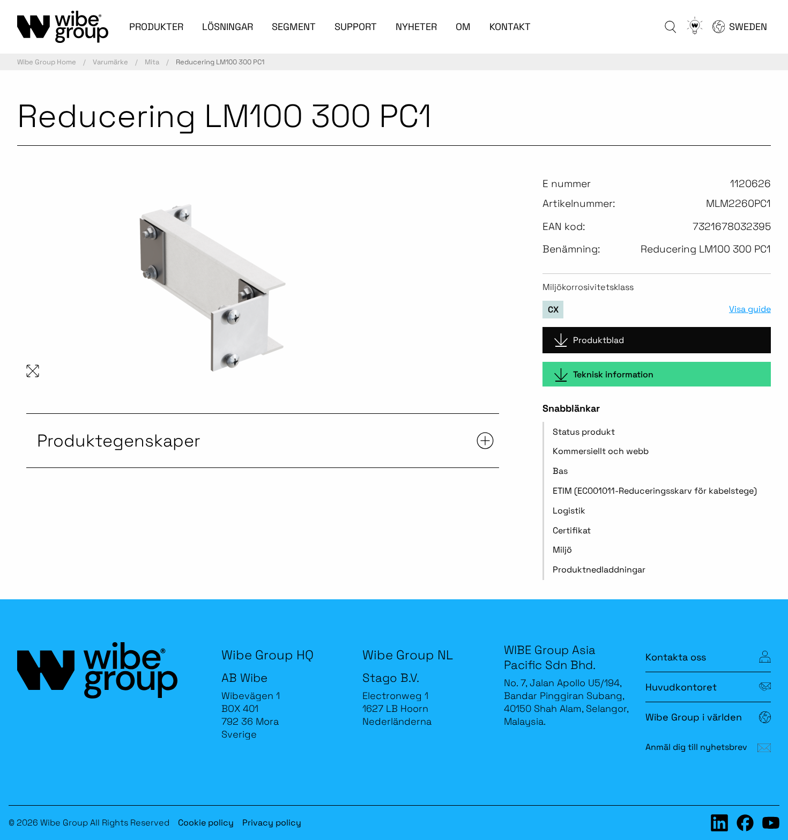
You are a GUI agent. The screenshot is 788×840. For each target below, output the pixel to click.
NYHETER (416, 26)
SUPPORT (355, 26)
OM (463, 26)
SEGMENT (294, 26)
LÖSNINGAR (227, 26)
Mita (152, 61)
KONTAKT (510, 26)
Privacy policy (271, 822)
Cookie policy (206, 822)
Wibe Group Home (46, 61)
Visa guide (750, 309)
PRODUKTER (156, 26)
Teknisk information (613, 374)
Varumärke (110, 61)
